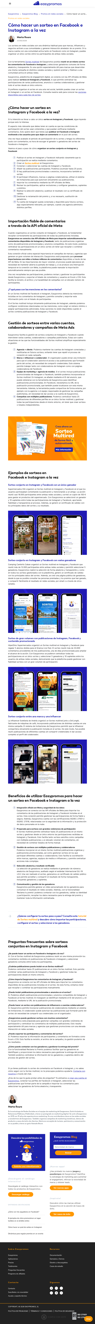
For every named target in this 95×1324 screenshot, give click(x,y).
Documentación (56, 1255)
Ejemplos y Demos (57, 1259)
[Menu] (10, 3)
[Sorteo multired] (47, 438)
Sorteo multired (32, 62)
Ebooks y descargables (59, 1262)
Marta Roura (15, 1106)
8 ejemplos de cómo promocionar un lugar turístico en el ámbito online (24, 1219)
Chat (88, 1319)
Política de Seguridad (64, 1311)
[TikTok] (51, 1292)
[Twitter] (61, 1288)
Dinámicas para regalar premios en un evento (25, 1233)
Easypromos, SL (32, 1307)
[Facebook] (56, 1288)
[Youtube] (61, 1292)
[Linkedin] (56, 1292)
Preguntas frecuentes (16, 1270)
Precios (11, 1262)
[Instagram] (51, 1288)
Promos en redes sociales (18, 18)
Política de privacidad (18, 1311)
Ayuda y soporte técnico (17, 1296)
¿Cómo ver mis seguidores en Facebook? (23, 1212)
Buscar (68, 1153)
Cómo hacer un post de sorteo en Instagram (25, 1227)
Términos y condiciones (41, 1311)
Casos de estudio (56, 1266)
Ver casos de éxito (62, 1214)
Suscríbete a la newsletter (18, 1292)
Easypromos (13, 1255)
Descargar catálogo (21, 1194)
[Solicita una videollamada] (26, 1152)
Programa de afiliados (16, 1274)
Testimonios (12, 1266)
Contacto (11, 1288)
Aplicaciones (13, 1259)
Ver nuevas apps (61, 1188)
